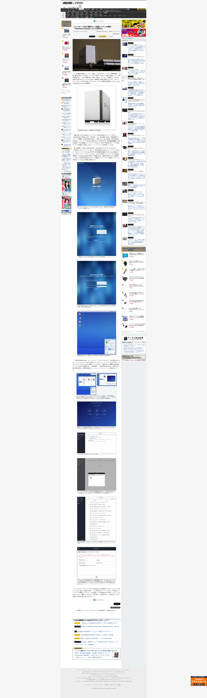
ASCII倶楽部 (141, 9)
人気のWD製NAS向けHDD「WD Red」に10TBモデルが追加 (97, 635)
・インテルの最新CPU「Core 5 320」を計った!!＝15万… (66, 151)
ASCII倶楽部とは (67, 171)
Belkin (100, 14)
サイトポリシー (89, 684)
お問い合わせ (112, 684)
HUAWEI (91, 14)
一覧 (97, 36)
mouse (72, 12)
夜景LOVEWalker (107, 681)
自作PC (101, 9)
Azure (82, 15)
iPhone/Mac (87, 9)
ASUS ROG (77, 14)
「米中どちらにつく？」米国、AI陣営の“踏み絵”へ (88, 657)
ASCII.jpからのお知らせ (127, 342)
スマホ (111, 9)
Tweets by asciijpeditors (127, 38)
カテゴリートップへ (115, 607)
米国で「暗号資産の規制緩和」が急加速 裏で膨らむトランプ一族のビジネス (96, 653)
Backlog (100, 15)
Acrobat (72, 15)
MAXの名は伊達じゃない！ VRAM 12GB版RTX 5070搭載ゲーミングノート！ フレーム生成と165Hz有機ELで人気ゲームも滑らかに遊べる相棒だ (136, 140)
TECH (76, 9)
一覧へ (143, 342)
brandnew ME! (86, 17)
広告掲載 (119, 684)
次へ (101, 21)
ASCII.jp (67, 3)
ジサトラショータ (115, 31)
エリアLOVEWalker (84, 681)
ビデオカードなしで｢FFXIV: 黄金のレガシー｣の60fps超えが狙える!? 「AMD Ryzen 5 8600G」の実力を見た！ (136, 242)
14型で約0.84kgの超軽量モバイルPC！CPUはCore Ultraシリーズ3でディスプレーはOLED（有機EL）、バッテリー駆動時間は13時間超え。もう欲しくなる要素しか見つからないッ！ (136, 231)
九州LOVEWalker (114, 681)
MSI (91, 12)
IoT (68, 9)
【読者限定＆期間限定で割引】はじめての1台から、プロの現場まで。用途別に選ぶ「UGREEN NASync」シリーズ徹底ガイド (136, 93)
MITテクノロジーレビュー (115, 679)
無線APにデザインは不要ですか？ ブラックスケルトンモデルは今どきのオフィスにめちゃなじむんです (137, 208)
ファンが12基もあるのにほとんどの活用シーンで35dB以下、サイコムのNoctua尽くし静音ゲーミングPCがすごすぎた (136, 219)
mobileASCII (108, 679)
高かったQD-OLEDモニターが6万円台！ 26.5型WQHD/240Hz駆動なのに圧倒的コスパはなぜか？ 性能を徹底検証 (136, 153)
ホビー (97, 9)
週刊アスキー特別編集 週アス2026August (66, 194)
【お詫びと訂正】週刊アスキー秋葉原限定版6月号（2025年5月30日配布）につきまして (133, 351)
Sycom (82, 12)
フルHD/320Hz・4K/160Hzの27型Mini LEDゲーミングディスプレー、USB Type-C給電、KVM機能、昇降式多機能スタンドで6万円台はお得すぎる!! (136, 164)
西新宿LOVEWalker (99, 681)
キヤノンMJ (72, 17)
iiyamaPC (77, 12)
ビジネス (72, 9)
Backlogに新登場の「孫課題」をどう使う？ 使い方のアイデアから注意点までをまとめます (136, 83)
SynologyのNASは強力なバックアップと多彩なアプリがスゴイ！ (94, 631)
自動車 (92, 9)
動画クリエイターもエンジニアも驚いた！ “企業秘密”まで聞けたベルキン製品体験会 (136, 186)
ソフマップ (82, 17)
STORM (122, 671)
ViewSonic (96, 14)
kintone (77, 15)
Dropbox (91, 15)
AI (65, 9)
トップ (62, 9)
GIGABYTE (82, 14)
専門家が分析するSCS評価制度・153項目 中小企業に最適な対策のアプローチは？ (136, 105)
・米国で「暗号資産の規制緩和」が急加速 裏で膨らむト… (66, 155)
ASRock (86, 14)
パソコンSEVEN (87, 12)
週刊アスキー (95, 679)
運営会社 (106, 684)
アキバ (107, 9)
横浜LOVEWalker (92, 681)
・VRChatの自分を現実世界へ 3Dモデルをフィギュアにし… (66, 160)
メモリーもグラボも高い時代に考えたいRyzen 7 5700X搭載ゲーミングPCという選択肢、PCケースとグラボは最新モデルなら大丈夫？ (136, 49)
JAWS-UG (87, 673)
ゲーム (121, 9)
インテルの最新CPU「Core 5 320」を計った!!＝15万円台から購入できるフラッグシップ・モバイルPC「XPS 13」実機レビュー (110, 650)
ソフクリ (124, 15)
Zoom (115, 15)
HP (100, 12)
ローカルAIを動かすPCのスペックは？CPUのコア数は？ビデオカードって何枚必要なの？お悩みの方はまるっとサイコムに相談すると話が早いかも (136, 116)
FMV (68, 12)
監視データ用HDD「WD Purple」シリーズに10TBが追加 (96, 638)
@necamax (104, 31)
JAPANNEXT (77, 17)
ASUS (96, 12)
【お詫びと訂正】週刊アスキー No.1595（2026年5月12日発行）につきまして (134, 345)
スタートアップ (116, 9)
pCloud (91, 17)
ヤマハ (110, 15)
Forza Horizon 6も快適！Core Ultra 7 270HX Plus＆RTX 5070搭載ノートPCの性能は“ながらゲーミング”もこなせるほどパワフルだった (136, 62)
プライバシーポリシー (98, 684)
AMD (73, 14)
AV (105, 9)
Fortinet (105, 15)
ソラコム (86, 15)
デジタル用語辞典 (101, 679)
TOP (79, 669)
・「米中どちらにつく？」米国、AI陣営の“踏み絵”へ (66, 164)
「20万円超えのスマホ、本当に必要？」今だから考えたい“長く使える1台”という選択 (136, 72)
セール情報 (126, 9)
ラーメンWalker (77, 681)
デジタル (78, 3)
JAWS (68, 15)
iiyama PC (99, 671)
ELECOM (68, 14)
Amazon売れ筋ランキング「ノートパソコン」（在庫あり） (66, 23)
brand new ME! (110, 674)
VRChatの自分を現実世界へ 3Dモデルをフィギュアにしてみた (92, 655)
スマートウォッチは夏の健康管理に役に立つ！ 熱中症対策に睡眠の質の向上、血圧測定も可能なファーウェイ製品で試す (136, 129)
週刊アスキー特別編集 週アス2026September (66, 176)
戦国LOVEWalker (129, 681)
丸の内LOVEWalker (121, 681)
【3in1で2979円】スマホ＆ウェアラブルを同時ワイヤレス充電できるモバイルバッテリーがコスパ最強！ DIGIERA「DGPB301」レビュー (136, 177)
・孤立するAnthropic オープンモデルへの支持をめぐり (66, 168)
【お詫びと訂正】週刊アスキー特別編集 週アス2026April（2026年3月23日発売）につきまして (133, 348)
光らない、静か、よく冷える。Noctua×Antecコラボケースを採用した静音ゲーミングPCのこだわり (136, 195)
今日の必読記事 (89, 679)
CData (96, 15)
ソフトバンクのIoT (119, 15)
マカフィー (68, 17)
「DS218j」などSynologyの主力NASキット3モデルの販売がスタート (99, 623)
